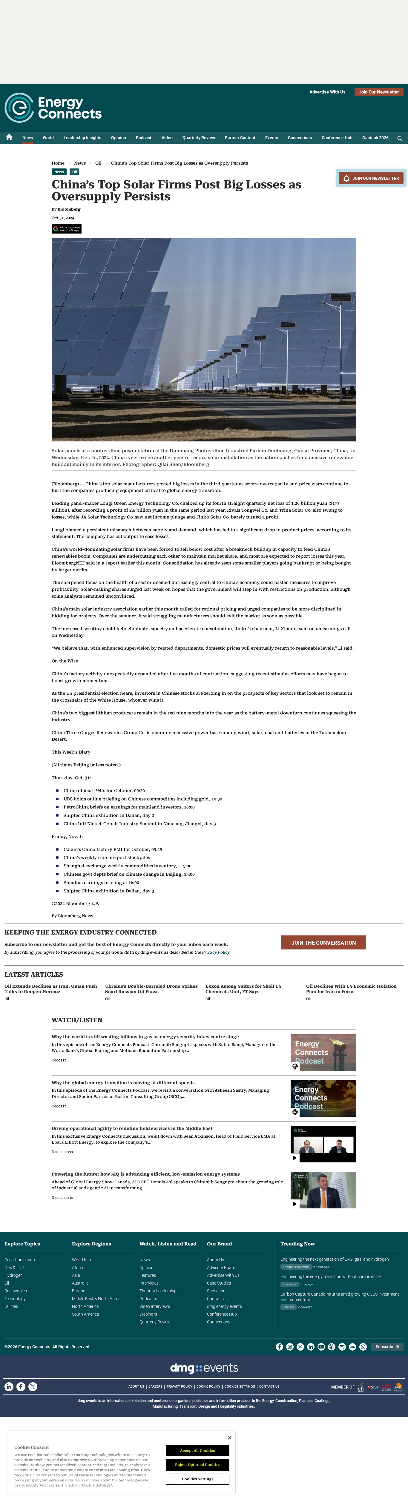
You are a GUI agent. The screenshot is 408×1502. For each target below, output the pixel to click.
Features (147, 1275)
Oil (98, 163)
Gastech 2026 (375, 137)
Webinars (148, 1314)
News (27, 137)
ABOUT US (136, 1387)
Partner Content (240, 137)
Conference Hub (337, 137)
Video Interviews (154, 1306)
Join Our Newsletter (379, 92)
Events (271, 137)
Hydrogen (13, 1275)
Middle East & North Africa (96, 1298)
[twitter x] (300, 1347)
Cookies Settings (240, 1387)
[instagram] (290, 1347)
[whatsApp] (363, 1347)
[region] (121, 1462)
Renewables (15, 1290)
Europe (78, 1290)
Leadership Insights (82, 137)
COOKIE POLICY (208, 1387)
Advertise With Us (327, 92)
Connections (300, 137)
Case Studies (219, 1283)
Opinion (118, 137)
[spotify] (342, 1347)
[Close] (229, 1438)
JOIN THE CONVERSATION (324, 943)
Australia (80, 1283)
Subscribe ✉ (387, 1346)
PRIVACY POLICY (179, 1387)
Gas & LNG (14, 1267)
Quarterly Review (198, 137)
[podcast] (331, 1347)
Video (167, 137)
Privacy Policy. (216, 952)
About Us (215, 1259)
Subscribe (216, 1290)
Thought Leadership (158, 1290)
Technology (15, 1298)
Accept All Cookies (197, 1451)
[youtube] (321, 1347)
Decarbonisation (19, 1259)
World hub (81, 1259)
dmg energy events (224, 1306)
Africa (77, 1267)
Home (58, 163)
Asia (76, 1275)
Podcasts (148, 1298)
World (48, 137)
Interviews (149, 1283)
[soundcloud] (352, 1347)
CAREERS (155, 1387)
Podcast (143, 137)
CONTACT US (269, 1387)
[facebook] (279, 1347)
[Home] (9, 138)
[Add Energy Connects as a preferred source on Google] (67, 229)
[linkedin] (311, 1347)
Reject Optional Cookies (197, 1465)
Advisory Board (221, 1267)
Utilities (11, 1306)
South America (85, 1314)
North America (85, 1306)
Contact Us (217, 1298)
